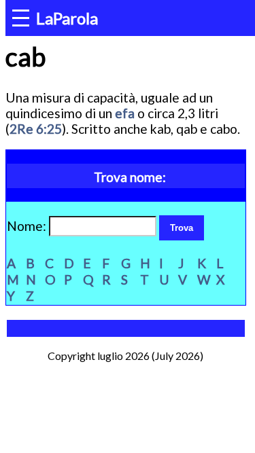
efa (125, 113)
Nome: (28, 226)
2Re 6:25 (36, 129)
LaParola (67, 18)
